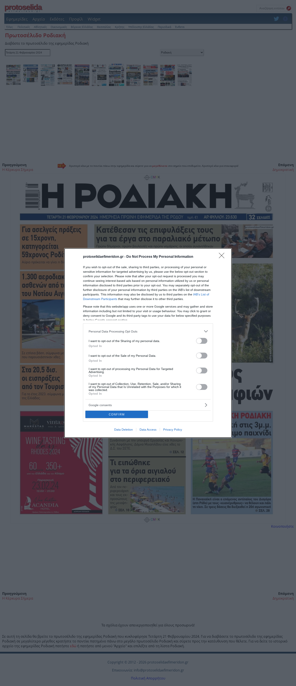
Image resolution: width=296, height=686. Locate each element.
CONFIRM (117, 414)
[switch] (201, 341)
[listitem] (148, 331)
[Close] (223, 257)
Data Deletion (123, 429)
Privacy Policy (172, 429)
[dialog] (148, 343)
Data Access (148, 429)
